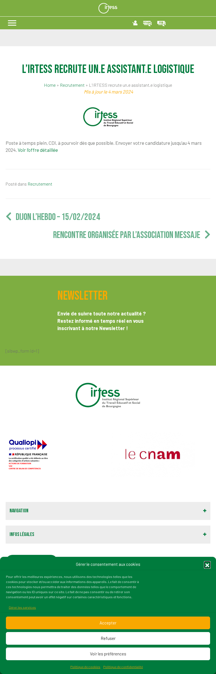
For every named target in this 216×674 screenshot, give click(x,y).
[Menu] (12, 23)
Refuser (108, 638)
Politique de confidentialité (123, 667)
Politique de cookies (85, 667)
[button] (207, 564)
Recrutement (72, 85)
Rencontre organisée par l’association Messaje (128, 235)
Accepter (108, 622)
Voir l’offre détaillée (38, 150)
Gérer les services (22, 607)
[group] (56, 454)
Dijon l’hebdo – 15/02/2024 (56, 217)
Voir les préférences (108, 653)
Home (50, 85)
